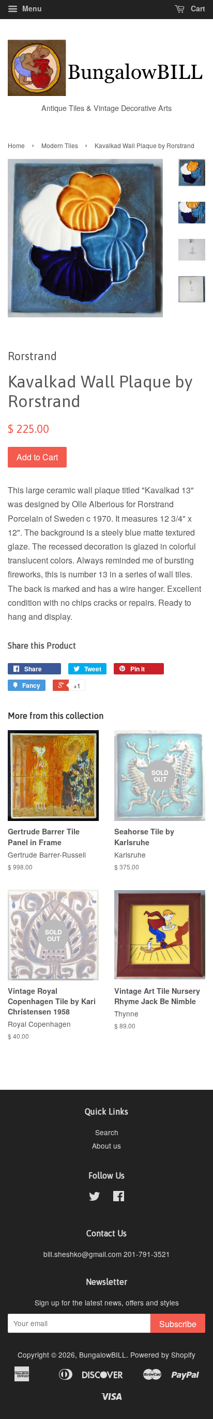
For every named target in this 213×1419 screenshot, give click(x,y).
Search (106, 1132)
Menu (31, 8)
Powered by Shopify (162, 1354)
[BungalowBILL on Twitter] (94, 1197)
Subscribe (177, 1324)
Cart (197, 8)
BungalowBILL (102, 1354)
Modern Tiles (59, 145)
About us (106, 1145)
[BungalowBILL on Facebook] (119, 1197)
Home (16, 145)
